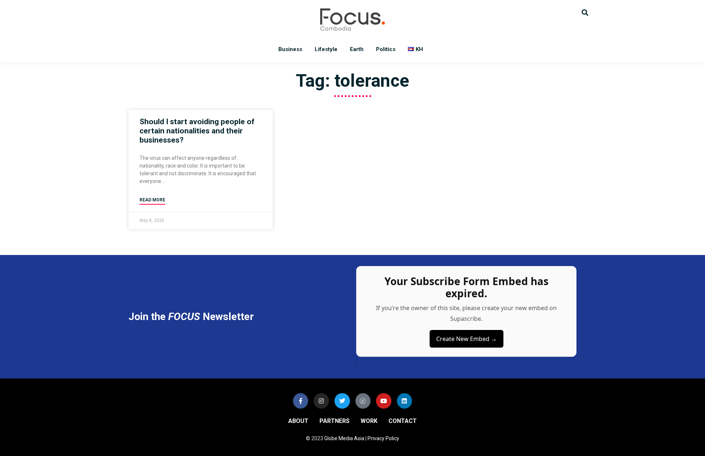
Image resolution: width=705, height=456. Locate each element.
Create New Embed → (466, 339)
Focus (352, 19)
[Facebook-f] (300, 401)
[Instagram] (321, 401)
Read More (152, 199)
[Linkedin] (404, 401)
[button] (584, 12)
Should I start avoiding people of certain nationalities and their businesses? (197, 130)
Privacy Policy (383, 438)
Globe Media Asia (344, 438)
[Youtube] (383, 401)
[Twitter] (342, 401)
